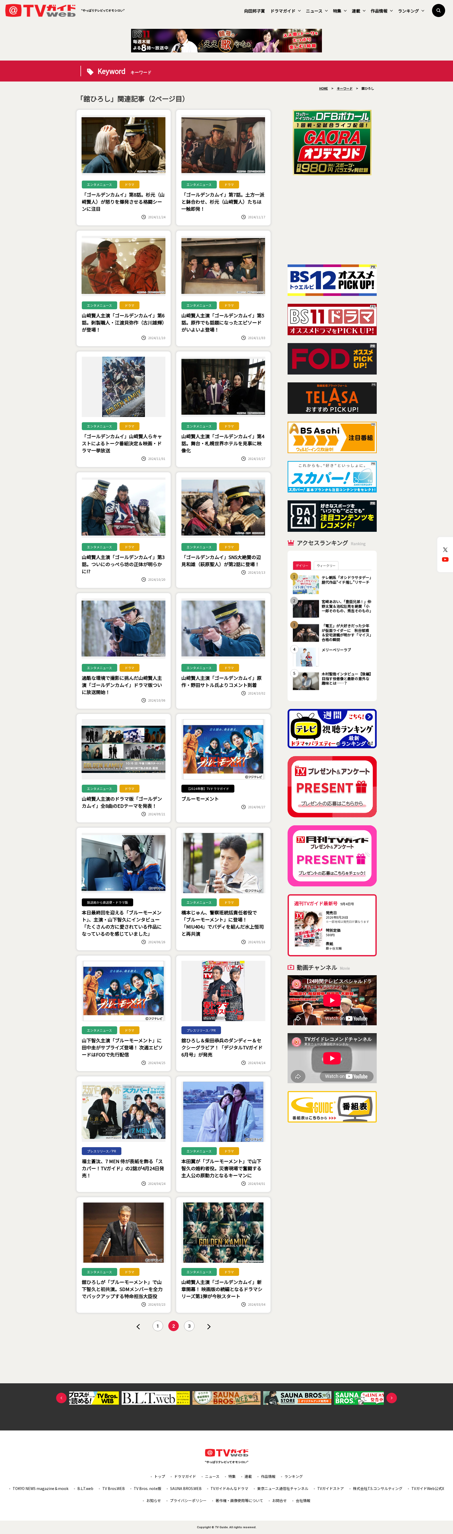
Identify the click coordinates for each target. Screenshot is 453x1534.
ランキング (408, 11)
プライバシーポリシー (188, 1500)
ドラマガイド (282, 11)
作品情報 (379, 11)
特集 (337, 11)
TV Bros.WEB (113, 1488)
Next (391, 1398)
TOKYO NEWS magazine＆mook (40, 1488)
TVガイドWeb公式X (427, 1488)
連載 (356, 11)
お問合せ (279, 1500)
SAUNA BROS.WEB (186, 1488)
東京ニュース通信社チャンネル (282, 1488)
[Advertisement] (332, 220)
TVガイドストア (330, 1488)
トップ (159, 1476)
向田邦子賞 (254, 11)
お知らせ (153, 1500)
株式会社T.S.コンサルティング (377, 1488)
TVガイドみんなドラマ (229, 1488)
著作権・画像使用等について (239, 1500)
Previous (61, 1398)
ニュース (314, 11)
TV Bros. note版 (147, 1488)
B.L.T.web (85, 1488)
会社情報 (303, 1500)
